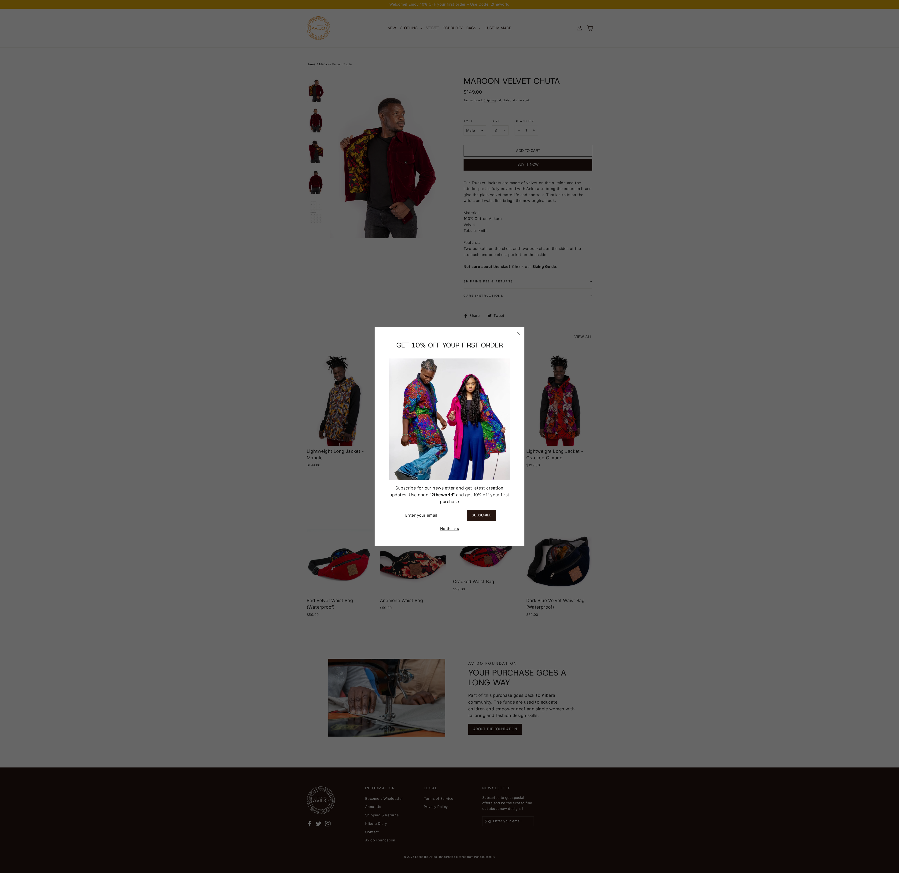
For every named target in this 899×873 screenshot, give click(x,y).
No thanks (449, 528)
